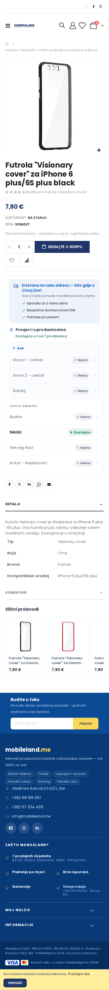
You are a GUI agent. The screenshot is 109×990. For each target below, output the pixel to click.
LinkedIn (29, 484)
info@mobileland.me (31, 816)
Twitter (19, 484)
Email (49, 484)
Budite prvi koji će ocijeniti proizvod (56, 191)
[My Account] (73, 25)
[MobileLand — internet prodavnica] (24, 25)
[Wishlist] (83, 25)
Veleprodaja (74, 886)
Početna (7, 44)
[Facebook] (93, 6)
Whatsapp (39, 484)
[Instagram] (100, 6)
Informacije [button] (19, 924)
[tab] (54, 504)
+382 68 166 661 (26, 797)
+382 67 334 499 (27, 807)
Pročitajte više (78, 974)
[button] (98, 150)
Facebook (9, 484)
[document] (54, 979)
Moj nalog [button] (17, 909)
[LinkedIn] (37, 828)
